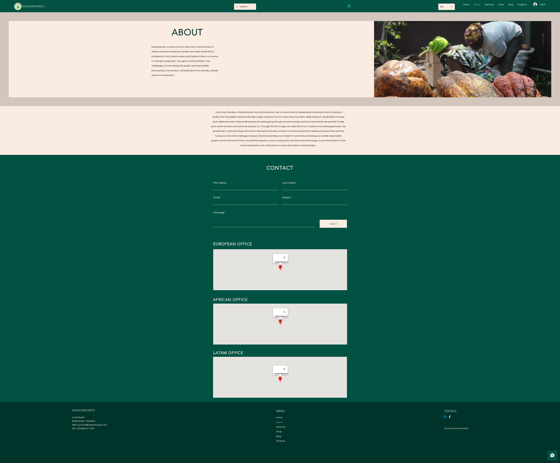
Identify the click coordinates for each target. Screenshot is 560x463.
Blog (278, 436)
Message (218, 212)
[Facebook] (450, 417)
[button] (349, 5)
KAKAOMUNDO (33, 6)
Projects (280, 441)
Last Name (289, 183)
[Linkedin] (445, 417)
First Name (219, 183)
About (279, 422)
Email (216, 197)
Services (280, 427)
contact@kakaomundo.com (92, 425)
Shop (279, 431)
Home (279, 417)
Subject (286, 197)
